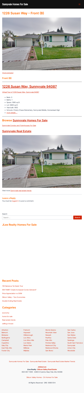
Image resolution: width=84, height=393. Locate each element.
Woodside (71, 351)
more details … (12, 113)
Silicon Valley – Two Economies (13, 297)
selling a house (7, 324)
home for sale (7, 316)
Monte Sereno (51, 330)
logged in (15, 201)
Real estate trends (9, 320)
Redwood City (51, 345)
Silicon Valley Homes (34, 377)
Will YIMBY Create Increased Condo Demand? (19, 290)
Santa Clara (71, 338)
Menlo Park (28, 345)
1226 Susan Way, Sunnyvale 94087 (29, 86)
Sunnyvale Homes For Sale (15, 4)
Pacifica (48, 338)
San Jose (70, 333)
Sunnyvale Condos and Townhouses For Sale (19, 126)
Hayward (27, 333)
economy (5, 313)
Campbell (5, 340)
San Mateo (71, 335)
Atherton (5, 330)
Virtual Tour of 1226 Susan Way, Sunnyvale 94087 (20, 92)
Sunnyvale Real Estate (16, 131)
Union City (71, 348)
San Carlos (71, 330)
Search (4, 214)
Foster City (6, 351)
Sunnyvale (71, 345)
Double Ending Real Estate (12, 301)
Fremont (27, 330)
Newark (48, 335)
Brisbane (5, 335)
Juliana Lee (42, 367)
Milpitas (26, 351)
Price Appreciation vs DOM (12, 293)
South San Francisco (75, 343)
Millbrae (26, 348)
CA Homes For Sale (50, 377)
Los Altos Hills (29, 340)
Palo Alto (49, 340)
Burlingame (6, 338)
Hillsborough (28, 335)
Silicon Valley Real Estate (47, 369)
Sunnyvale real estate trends (21, 191)
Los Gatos (27, 343)
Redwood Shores (52, 348)
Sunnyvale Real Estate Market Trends (61, 361)
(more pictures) (7, 73)
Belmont (5, 333)
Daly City (5, 345)
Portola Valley (50, 343)
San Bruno (49, 351)
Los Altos (27, 338)
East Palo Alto (7, 348)
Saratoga (70, 340)
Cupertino (5, 343)
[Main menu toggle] (79, 4)
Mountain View (51, 333)
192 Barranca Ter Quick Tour (12, 286)
